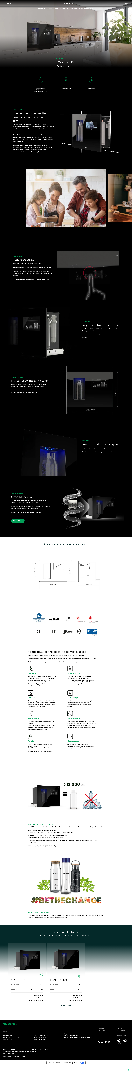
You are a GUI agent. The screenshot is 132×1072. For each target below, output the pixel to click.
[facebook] (99, 1042)
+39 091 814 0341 (73, 1035)
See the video (17, 521)
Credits (23, 1056)
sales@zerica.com (39, 1039)
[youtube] (102, 1042)
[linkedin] (109, 1042)
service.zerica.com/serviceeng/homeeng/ (80, 1037)
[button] (7, 3)
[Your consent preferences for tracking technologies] (129, 1070)
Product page (66, 1005)
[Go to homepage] (66, 3)
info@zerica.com (8, 1039)
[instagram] (106, 1042)
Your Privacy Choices (71, 1063)
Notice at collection (54, 1063)
